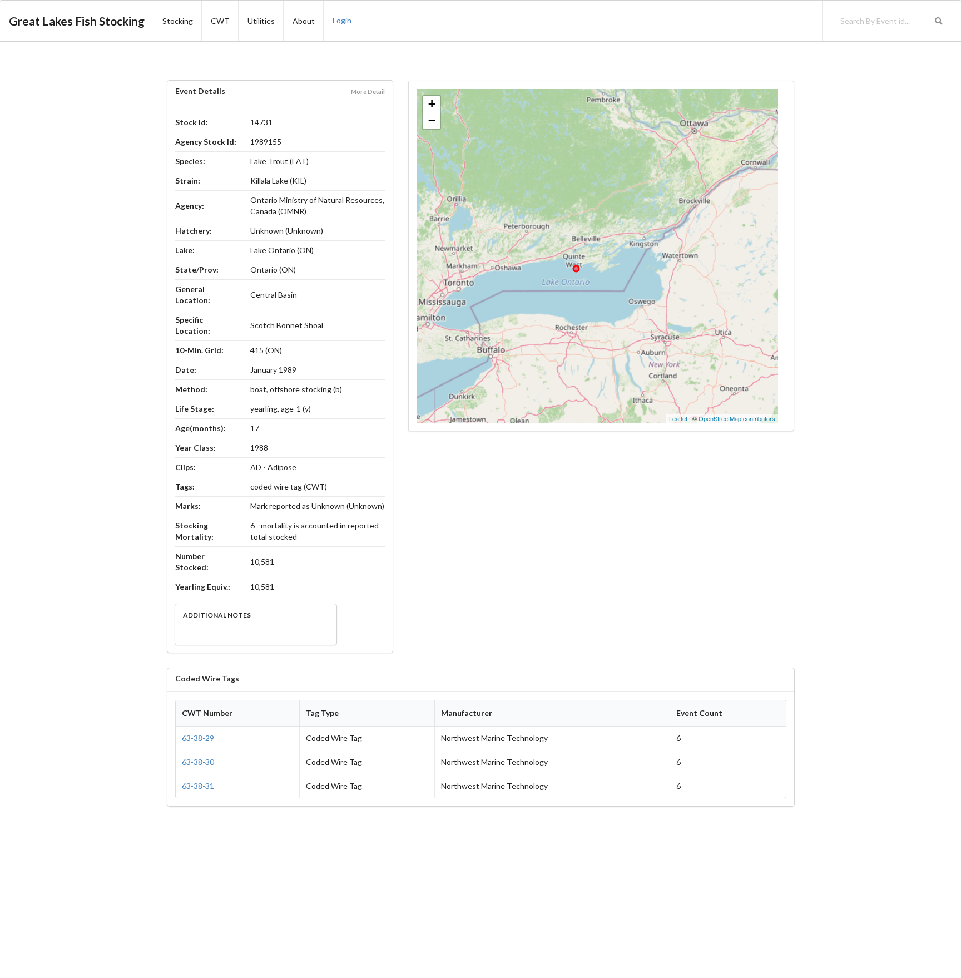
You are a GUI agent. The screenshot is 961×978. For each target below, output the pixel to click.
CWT (220, 21)
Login (342, 20)
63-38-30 (198, 762)
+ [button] (431, 104)
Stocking (177, 21)
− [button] (431, 120)
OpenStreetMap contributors (737, 418)
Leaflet (678, 418)
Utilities (261, 21)
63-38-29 (198, 738)
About (304, 21)
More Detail (368, 91)
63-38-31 (198, 786)
